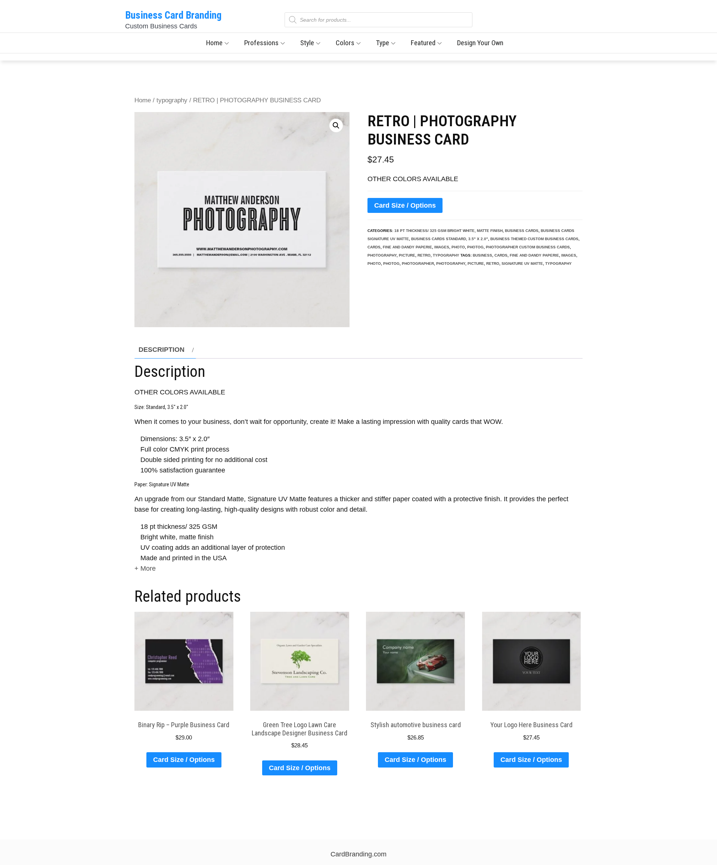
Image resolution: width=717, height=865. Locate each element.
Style (307, 42)
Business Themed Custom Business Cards (534, 239)
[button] (336, 125)
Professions (261, 42)
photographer (418, 263)
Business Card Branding (173, 15)
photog (475, 247)
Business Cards (521, 231)
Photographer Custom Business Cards (528, 247)
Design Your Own (480, 42)
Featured (423, 42)
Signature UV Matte (522, 263)
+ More (145, 568)
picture (407, 255)
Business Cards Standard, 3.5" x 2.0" (449, 239)
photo (458, 247)
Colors (345, 42)
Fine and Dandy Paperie (407, 247)
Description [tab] (161, 349)
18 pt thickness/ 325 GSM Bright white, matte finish (448, 231)
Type (382, 42)
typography (171, 100)
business (482, 255)
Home (214, 42)
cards (374, 247)
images (441, 247)
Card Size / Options (405, 205)
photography (382, 255)
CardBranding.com (358, 854)
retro (424, 255)
